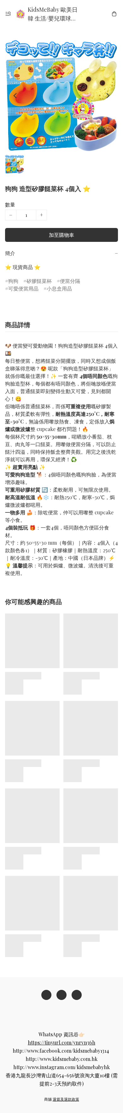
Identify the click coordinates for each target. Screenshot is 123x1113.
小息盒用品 (59, 288)
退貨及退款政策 (66, 1099)
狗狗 (13, 281)
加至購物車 (61, 234)
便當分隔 (70, 281)
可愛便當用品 (23, 288)
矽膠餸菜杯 (39, 281)
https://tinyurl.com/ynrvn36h (61, 1042)
